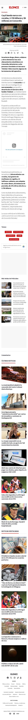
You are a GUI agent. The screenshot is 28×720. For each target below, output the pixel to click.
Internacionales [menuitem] (14, 686)
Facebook (7, 678)
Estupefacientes (18, 232)
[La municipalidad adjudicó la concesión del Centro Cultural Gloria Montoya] (14, 375)
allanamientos (10, 235)
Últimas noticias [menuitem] (6, 684)
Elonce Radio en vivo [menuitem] (14, 696)
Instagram (14, 678)
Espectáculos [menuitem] (17, 688)
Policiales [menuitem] (18, 684)
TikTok (18, 678)
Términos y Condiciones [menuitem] (19, 703)
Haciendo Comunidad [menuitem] (8, 692)
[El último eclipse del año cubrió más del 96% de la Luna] (14, 653)
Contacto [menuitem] (20, 705)
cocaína (19, 235)
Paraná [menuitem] (12, 684)
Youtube (21, 678)
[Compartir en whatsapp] (6, 53)
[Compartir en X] (14, 53)
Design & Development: (18, 713)
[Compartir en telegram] (17, 53)
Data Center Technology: (14, 713)
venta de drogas (14, 239)
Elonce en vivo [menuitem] (22, 694)
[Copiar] (11, 53)
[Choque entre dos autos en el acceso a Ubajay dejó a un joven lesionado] (6, 302)
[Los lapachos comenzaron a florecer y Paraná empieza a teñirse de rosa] (14, 626)
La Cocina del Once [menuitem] (7, 694)
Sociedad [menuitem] (6, 686)
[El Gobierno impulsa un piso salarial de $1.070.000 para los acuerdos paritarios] (14, 545)
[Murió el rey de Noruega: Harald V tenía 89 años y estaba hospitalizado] (14, 511)
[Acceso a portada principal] (14, 7)
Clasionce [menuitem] (15, 694)
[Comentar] (21, 53)
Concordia (8, 232)
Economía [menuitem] (10, 688)
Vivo (25, 7)
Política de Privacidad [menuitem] (8, 703)
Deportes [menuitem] (21, 686)
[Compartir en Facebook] (8, 53)
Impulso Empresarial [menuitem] (19, 692)
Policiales (4, 12)
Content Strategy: (10, 713)
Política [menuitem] (24, 684)
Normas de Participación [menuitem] (11, 705)
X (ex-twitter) (11, 678)
